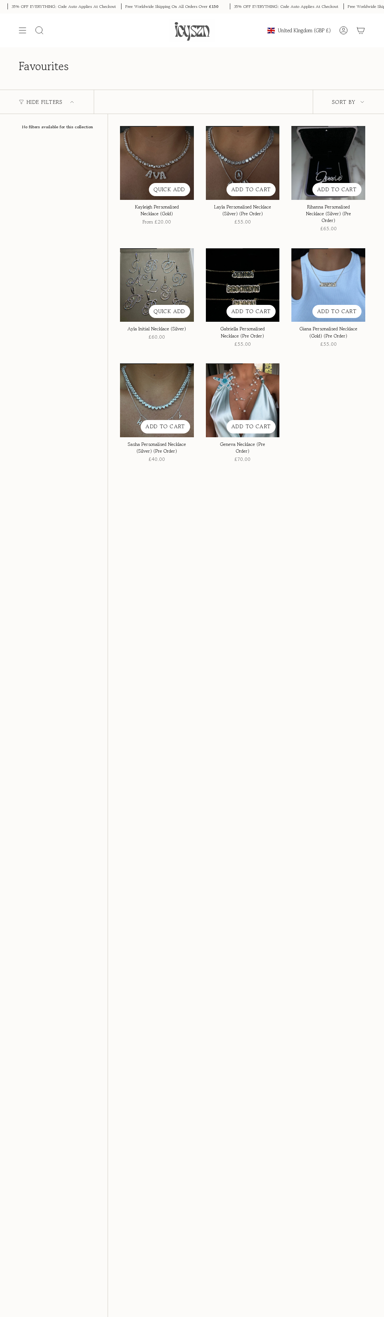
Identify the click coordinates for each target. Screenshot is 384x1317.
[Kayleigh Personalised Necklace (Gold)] (157, 163)
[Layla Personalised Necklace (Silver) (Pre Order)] (243, 163)
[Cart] (360, 30)
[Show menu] (22, 30)
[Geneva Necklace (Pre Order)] (243, 400)
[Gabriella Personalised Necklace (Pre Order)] (243, 285)
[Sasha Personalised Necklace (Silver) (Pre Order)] (157, 400)
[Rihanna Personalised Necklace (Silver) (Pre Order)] (328, 163)
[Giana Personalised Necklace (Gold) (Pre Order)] (328, 285)
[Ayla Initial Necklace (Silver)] (157, 285)
